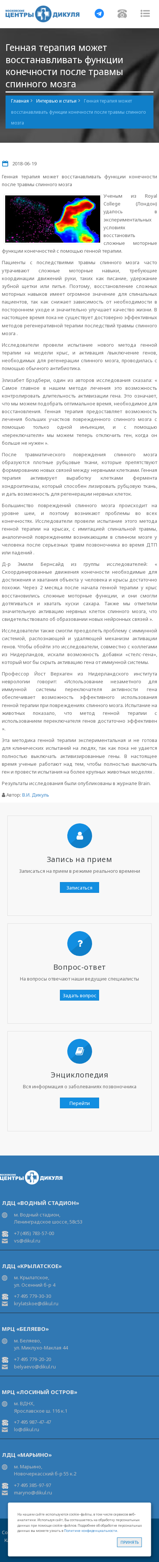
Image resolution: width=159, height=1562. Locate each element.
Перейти (80, 1103)
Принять (130, 1542)
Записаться (79, 887)
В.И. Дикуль (35, 794)
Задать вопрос (80, 995)
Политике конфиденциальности (90, 1530)
